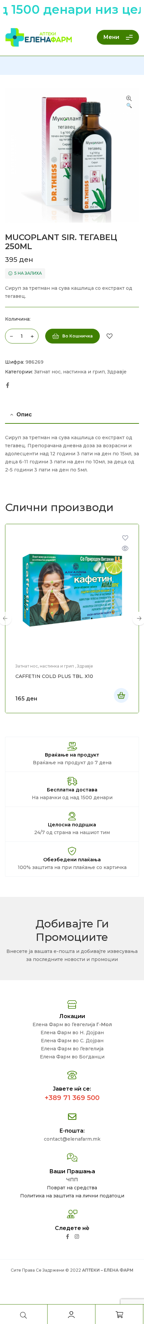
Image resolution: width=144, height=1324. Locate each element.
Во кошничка (77, 335)
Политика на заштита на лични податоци (72, 1196)
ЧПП (72, 1180)
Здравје (117, 372)
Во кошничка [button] (121, 695)
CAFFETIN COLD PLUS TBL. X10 (54, 676)
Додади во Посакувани (109, 336)
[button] (129, 102)
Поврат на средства (72, 1188)
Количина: (17, 319)
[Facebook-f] (67, 1236)
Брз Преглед (125, 548)
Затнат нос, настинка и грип (69, 372)
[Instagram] (76, 1236)
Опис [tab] (24, 414)
